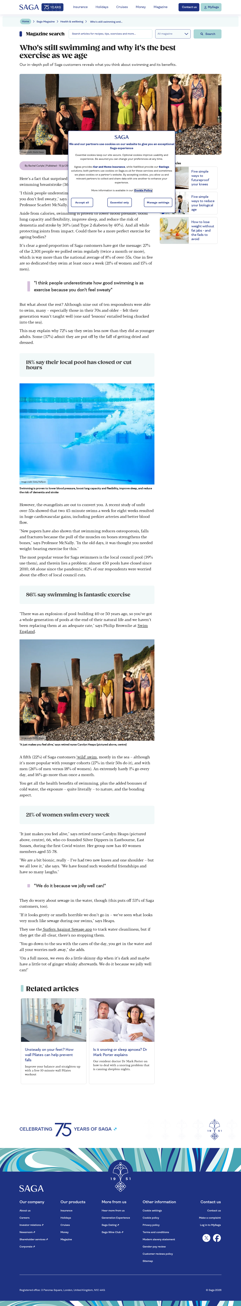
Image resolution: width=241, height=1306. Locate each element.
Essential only (119, 202)
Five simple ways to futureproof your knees (200, 178)
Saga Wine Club (112, 1232)
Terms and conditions (156, 1232)
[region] (121, 172)
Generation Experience (116, 1218)
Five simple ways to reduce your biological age (202, 203)
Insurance (80, 7)
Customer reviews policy (158, 1254)
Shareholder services (34, 1239)
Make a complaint (210, 1218)
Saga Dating (110, 1225)
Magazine (161, 7)
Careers (25, 1218)
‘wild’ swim (86, 757)
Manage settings (158, 202)
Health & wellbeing (71, 21)
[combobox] (110, 34)
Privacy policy (151, 1225)
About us (25, 1210)
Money (141, 7)
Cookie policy (151, 1218)
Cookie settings (152, 1210)
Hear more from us (113, 1210)
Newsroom (27, 1232)
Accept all (82, 202)
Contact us (214, 1210)
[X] (206, 1238)
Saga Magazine (46, 21)
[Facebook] (217, 1238)
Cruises (122, 7)
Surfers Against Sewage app (67, 929)
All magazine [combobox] (165, 34)
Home (25, 21)
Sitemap (148, 1261)
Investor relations (32, 1225)
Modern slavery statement (159, 1239)
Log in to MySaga (210, 1225)
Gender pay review (154, 1247)
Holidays (102, 7)
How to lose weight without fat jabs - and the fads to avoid (202, 230)
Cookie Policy (143, 190)
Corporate (27, 1247)
